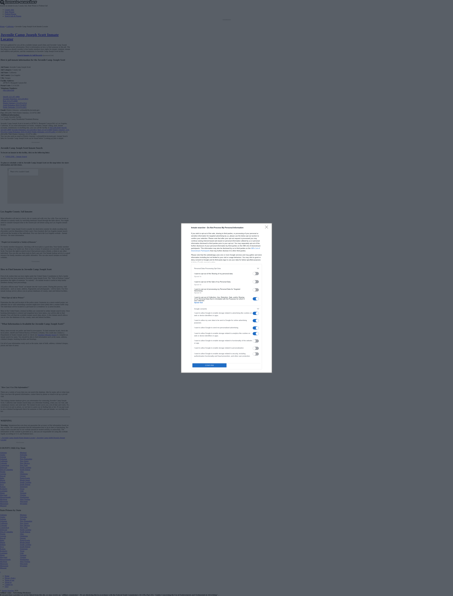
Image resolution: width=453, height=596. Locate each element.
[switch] (256, 273)
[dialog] (226, 298)
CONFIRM (209, 365)
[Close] (267, 228)
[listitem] (226, 268)
